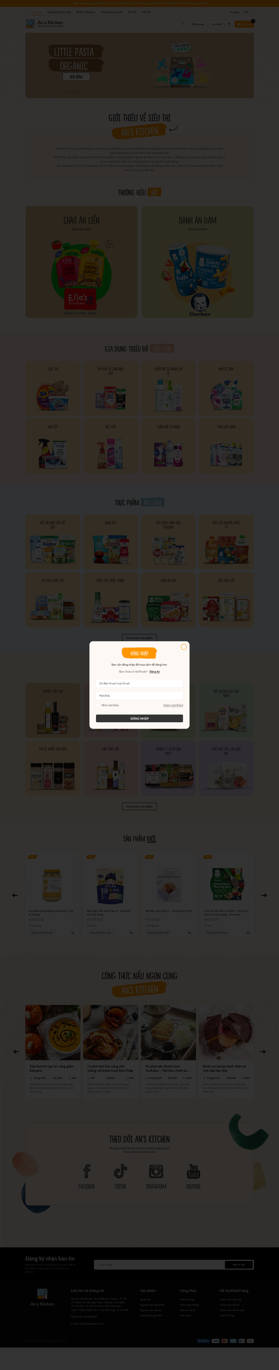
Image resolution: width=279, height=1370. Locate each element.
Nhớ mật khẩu (110, 705)
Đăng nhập (140, 718)
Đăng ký (155, 671)
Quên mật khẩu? (173, 705)
